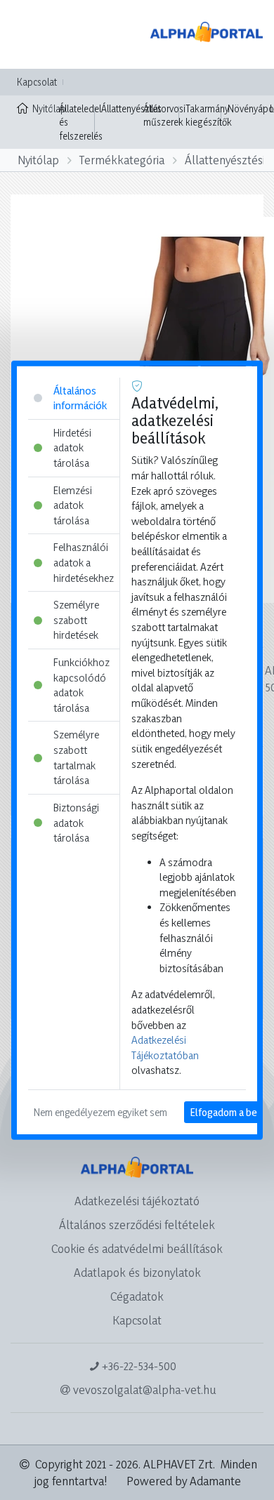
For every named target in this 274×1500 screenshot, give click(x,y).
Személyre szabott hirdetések (76, 620)
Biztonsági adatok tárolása (76, 822)
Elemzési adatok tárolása (72, 504)
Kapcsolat (37, 82)
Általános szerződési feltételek (137, 1224)
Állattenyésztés (131, 108)
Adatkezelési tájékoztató (137, 1200)
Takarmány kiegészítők (208, 115)
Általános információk (80, 397)
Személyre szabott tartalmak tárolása (76, 757)
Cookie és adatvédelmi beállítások (137, 1248)
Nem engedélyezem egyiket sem (100, 1112)
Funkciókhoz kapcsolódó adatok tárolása (81, 685)
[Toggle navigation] (31, 34)
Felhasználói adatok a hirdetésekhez (83, 562)
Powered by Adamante (183, 1480)
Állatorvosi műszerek (164, 115)
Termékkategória (121, 159)
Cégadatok (137, 1296)
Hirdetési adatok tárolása (72, 447)
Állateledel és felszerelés (81, 122)
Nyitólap (42, 108)
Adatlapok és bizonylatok (137, 1272)
